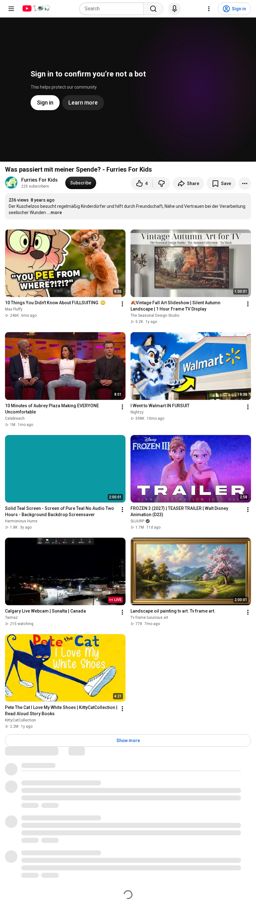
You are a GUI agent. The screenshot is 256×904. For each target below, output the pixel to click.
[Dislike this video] (161, 183)
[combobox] (113, 8)
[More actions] (245, 183)
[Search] (153, 8)
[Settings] (209, 8)
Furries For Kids (39, 180)
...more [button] (54, 212)
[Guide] (11, 8)
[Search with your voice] (174, 8)
